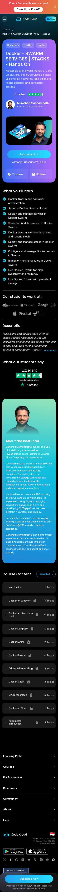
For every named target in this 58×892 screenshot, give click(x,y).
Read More (50, 350)
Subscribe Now (29, 154)
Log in (42, 162)
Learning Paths (12, 756)
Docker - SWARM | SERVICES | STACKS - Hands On (26, 34)
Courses (6, 29)
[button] (4, 19)
